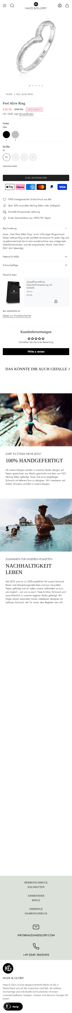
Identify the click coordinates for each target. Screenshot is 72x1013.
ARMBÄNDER (36, 895)
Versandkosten (26, 114)
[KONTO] (60, 5)
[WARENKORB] (67, 5)
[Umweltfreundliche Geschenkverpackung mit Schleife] (13, 292)
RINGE (36, 900)
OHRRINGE (36, 908)
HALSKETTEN (36, 886)
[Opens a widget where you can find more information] (13, 1007)
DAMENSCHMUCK (36, 913)
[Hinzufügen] (56, 301)
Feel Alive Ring (24, 94)
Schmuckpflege (10, 265)
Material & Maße (11, 256)
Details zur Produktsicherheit (17, 315)
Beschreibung (10, 228)
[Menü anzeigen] (4, 5)
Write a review (36, 352)
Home (9, 94)
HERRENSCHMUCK (36, 882)
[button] (12, 5)
